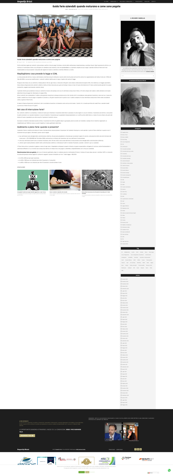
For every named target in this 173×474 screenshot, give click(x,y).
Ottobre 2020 (125, 393)
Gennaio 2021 (124, 385)
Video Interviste (125, 241)
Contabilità (130, 257)
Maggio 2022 (124, 348)
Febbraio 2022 (125, 355)
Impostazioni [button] (92, 472)
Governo (123, 189)
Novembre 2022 (125, 336)
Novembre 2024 (125, 284)
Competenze (124, 257)
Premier (123, 220)
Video (151, 268)
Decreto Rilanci (125, 168)
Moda (148, 262)
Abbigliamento (127, 252)
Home (66, 9)
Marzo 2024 (124, 300)
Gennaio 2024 (125, 305)
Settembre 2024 (125, 288)
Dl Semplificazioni (125, 177)
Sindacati (130, 268)
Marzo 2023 (124, 326)
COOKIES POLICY (119, 449)
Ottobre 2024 (125, 286)
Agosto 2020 (124, 397)
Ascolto (133, 252)
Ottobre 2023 (124, 312)
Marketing (139, 262)
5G (122, 252)
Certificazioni (124, 146)
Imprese (123, 262)
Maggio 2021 (124, 376)
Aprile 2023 (124, 324)
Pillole (123, 215)
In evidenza (124, 194)
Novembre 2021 (125, 362)
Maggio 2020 (124, 404)
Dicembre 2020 (125, 388)
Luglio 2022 (124, 343)
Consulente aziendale (126, 149)
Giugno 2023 (124, 319)
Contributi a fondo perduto (127, 163)
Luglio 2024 (124, 291)
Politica (123, 217)
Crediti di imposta (125, 165)
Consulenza (124, 153)
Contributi (136, 257)
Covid (123, 260)
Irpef (123, 201)
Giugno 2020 (124, 402)
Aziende (141, 252)
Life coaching (132, 262)
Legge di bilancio (125, 205)
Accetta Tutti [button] (81, 472)
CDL (123, 144)
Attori (137, 252)
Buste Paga (124, 139)
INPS (34, 62)
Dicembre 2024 (125, 281)
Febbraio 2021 (125, 383)
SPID (123, 236)
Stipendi (142, 268)
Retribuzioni (124, 268)
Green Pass (124, 191)
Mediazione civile (125, 208)
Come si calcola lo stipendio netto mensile (58, 192)
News (123, 265)
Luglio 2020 (124, 400)
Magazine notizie (73, 9)
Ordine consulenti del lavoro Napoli (129, 213)
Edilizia (138, 260)
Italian (151, 472)
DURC (123, 184)
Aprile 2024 (124, 298)
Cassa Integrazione (126, 142)
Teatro (147, 268)
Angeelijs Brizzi (24, 1)
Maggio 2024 (124, 295)
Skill (134, 268)
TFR (123, 239)
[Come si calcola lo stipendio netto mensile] (65, 180)
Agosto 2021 (124, 369)
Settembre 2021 (125, 367)
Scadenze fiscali (125, 229)
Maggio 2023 (124, 321)
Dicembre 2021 (125, 359)
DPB (123, 179)
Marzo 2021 (124, 381)
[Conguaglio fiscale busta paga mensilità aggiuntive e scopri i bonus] (32, 180)
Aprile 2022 (124, 350)
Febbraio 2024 (125, 303)
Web (122, 270)
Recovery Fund (125, 222)
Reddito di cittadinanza (126, 224)
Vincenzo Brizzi (125, 243)
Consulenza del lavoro (126, 156)
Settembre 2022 (125, 340)
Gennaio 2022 (125, 357)
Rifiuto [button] (87, 472)
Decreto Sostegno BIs (126, 175)
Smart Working (125, 234)
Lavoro (47, 62)
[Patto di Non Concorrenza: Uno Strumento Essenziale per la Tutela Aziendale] (97, 180)
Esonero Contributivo (126, 187)
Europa (143, 260)
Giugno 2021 (124, 374)
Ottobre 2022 (124, 338)
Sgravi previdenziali (126, 232)
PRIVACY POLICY (112, 449)
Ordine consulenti (133, 265)
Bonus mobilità (125, 137)
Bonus (146, 252)
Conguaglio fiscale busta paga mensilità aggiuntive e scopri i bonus (31, 192)
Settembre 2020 (125, 395)
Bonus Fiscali (124, 134)
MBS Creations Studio (80, 449)
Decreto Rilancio (125, 170)
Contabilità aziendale (126, 158)
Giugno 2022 (124, 345)
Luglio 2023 (124, 317)
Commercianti (148, 254)
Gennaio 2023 (125, 331)
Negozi (152, 262)
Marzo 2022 (124, 352)
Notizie (50, 62)
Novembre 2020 (125, 390)
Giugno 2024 (124, 293)
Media (144, 262)
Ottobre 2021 (124, 364)
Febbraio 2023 (125, 329)
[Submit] (153, 76)
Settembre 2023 (125, 314)
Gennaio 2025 (125, 279)
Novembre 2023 (125, 310)
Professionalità (141, 265)
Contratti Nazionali (126, 160)
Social (138, 268)
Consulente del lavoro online (127, 151)
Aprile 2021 (124, 378)
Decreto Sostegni (125, 172)
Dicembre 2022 (125, 333)
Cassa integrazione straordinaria (137, 254)
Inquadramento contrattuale (41, 62)
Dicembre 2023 (125, 307)
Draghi (123, 182)
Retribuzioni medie (126, 227)
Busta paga (151, 252)
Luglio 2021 (124, 371)
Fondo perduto (149, 260)
